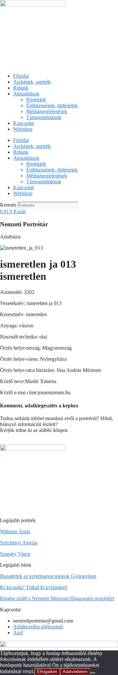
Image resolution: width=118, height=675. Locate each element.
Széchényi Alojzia (18, 542)
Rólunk (21, 88)
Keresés (8, 205)
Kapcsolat (23, 123)
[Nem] (92, 673)
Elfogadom (47, 671)
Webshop (22, 129)
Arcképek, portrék (32, 82)
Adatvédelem (75, 671)
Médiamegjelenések (46, 111)
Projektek (36, 99)
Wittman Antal (15, 531)
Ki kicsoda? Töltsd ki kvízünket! (34, 587)
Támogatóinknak (43, 117)
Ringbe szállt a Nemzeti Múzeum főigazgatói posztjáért (57, 598)
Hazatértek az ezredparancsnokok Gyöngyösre (48, 576)
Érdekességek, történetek (52, 105)
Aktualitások (26, 93)
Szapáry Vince (15, 554)
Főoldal (21, 76)
